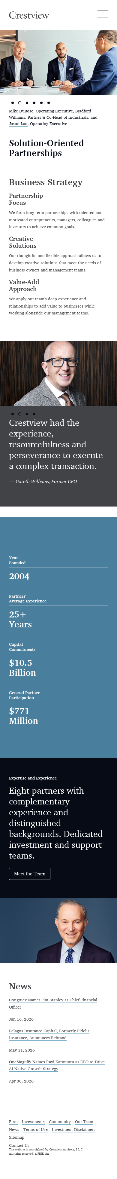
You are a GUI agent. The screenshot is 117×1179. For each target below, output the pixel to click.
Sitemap (16, 1137)
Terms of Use (35, 1130)
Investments (33, 1122)
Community (60, 1122)
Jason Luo (18, 124)
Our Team (84, 1122)
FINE (41, 1153)
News (14, 1130)
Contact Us (19, 1146)
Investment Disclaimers (73, 1130)
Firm (13, 1122)
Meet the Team (29, 874)
